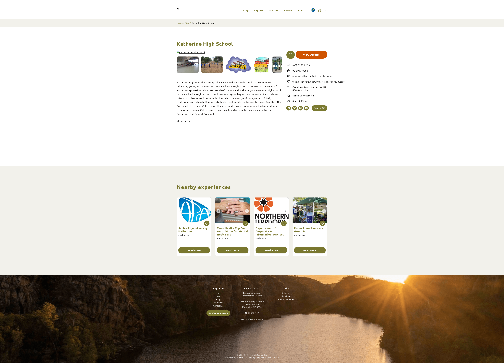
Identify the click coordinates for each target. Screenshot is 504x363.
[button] (290, 55)
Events (288, 10)
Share (317, 108)
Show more (183, 121)
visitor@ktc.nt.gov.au (252, 318)
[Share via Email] (306, 108)
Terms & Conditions (286, 299)
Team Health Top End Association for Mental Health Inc (232, 231)
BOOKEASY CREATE (270, 357)
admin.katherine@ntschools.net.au (312, 76)
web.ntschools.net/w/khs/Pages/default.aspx (318, 81)
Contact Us (218, 305)
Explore (259, 10)
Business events (218, 313)
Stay (246, 10)
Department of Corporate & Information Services (270, 231)
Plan (300, 10)
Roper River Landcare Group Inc (308, 229)
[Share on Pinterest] (300, 108)
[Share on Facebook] (288, 108)
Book (218, 296)
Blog (218, 299)
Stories (273, 10)
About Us (218, 302)
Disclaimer (286, 296)
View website (311, 54)
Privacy (285, 293)
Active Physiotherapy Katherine (193, 229)
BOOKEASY (242, 357)
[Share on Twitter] (294, 108)
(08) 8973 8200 (301, 65)
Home (180, 23)
